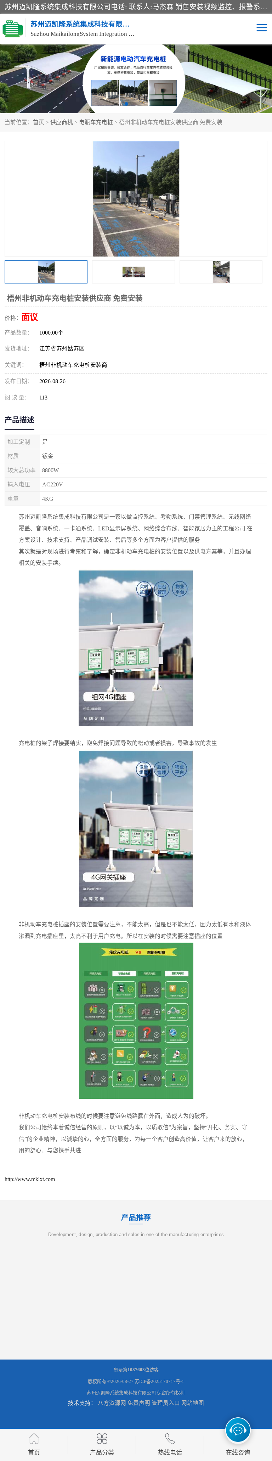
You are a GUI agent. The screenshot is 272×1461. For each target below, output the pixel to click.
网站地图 (192, 1403)
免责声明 (139, 1403)
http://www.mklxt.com (30, 1179)
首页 (38, 122)
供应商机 (61, 122)
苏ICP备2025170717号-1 (159, 1381)
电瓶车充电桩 (96, 122)
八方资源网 (112, 1403)
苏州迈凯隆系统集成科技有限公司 (121, 1392)
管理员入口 (166, 1403)
